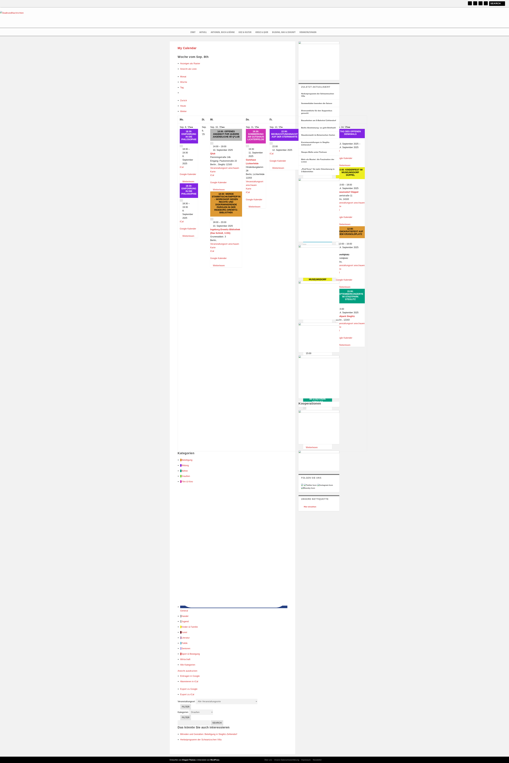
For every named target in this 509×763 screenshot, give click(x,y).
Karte (213, 171)
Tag (182, 87)
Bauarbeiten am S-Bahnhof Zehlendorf (318, 120)
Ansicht (187, 671)
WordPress (214, 760)
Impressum (306, 760)
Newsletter (317, 760)
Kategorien (183, 712)
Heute (183, 106)
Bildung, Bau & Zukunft (283, 32)
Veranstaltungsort (186, 701)
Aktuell (203, 32)
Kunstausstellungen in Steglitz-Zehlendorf (315, 143)
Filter (186, 707)
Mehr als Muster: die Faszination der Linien (317, 160)
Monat (183, 76)
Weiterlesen (188, 181)
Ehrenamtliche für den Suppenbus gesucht (316, 112)
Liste (188, 69)
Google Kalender (188, 174)
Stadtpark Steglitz (345, 316)
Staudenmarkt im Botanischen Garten (318, 135)
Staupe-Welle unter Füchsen (314, 152)
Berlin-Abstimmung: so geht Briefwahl (318, 128)
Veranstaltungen (307, 32)
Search (217, 722)
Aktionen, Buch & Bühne (223, 32)
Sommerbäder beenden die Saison (316, 103)
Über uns (268, 760)
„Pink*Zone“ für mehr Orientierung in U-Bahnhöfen (318, 170)
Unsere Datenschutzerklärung (286, 760)
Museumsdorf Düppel (347, 192)
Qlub (212, 153)
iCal (182, 167)
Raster (190, 63)
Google (190, 676)
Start (192, 32)
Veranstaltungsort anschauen (224, 168)
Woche (183, 82)
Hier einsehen (310, 507)
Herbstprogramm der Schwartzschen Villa (317, 95)
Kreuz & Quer (261, 32)
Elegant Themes (189, 760)
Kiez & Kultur (245, 32)
